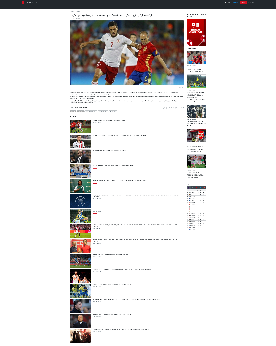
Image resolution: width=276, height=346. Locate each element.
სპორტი (78, 11)
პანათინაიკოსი (103, 111)
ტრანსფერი (113, 111)
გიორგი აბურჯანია (91, 111)
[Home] (23, 2)
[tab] (189, 187)
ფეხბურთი (80, 111)
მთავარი (72, 11)
